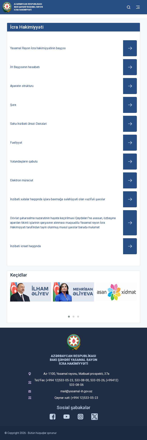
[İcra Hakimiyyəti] (7, 7)
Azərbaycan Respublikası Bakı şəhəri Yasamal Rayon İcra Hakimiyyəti (28, 7)
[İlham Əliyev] (30, 292)
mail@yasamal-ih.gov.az (76, 391)
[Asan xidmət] (116, 292)
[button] (69, 317)
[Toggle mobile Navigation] (137, 7)
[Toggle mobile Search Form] (128, 7)
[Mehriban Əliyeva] (73, 292)
